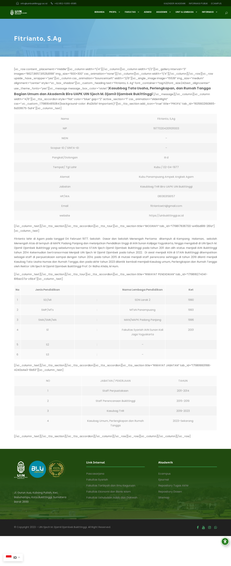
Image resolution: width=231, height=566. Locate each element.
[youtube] (203, 527)
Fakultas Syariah (97, 480)
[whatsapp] (215, 527)
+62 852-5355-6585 (65, 3)
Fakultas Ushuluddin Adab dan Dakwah (111, 497)
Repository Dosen (170, 492)
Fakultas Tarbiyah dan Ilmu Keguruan (110, 485)
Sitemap (163, 497)
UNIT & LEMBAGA (185, 11)
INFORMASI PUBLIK (198, 3)
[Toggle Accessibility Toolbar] (225, 541)
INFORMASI (208, 11)
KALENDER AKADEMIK (175, 3)
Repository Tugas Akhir (173, 485)
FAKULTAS (130, 11)
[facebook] (198, 527)
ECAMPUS (216, 3)
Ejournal (163, 480)
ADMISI (148, 11)
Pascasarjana (95, 474)
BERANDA (100, 11)
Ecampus (164, 474)
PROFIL (113, 11)
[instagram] (209, 527)
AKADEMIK (161, 11)
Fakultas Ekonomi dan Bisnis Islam (108, 492)
